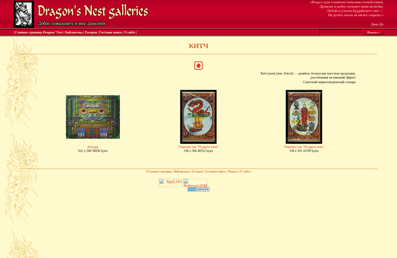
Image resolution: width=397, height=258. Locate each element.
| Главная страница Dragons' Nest (38, 32)
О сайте (129, 32)
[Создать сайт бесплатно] (198, 190)
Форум (232, 171)
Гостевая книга (110, 32)
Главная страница (159, 171)
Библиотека (74, 32)
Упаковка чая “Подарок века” (198, 147)
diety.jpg (93, 147)
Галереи (91, 32)
